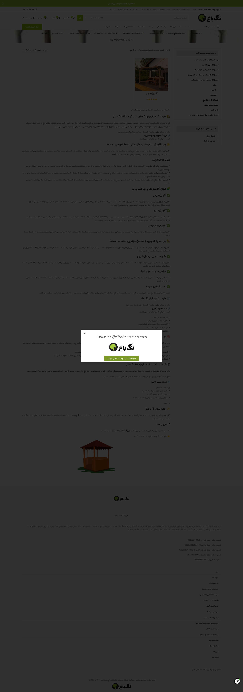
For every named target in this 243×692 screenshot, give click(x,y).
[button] (84, 333)
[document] (121, 346)
